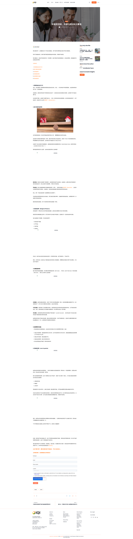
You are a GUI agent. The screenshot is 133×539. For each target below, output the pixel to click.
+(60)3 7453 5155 (35, 520)
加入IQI (94, 2)
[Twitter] (95, 517)
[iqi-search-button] (89, 2)
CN (98, 2)
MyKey (51, 522)
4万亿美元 (50, 445)
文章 (48, 2)
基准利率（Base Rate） (68, 187)
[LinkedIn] (97, 517)
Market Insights (65, 514)
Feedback (65, 521)
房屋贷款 (35, 489)
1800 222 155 (34, 523)
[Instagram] (93, 517)
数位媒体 (57, 2)
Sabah (78, 518)
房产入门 (61, 2)
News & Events (65, 513)
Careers (51, 513)
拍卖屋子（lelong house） (49, 100)
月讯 (52, 2)
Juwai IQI (61, 536)
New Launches (79, 520)
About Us (51, 512)
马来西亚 (41, 489)
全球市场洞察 (66, 2)
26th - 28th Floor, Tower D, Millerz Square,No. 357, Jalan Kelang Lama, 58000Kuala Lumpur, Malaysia (39, 527)
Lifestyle (64, 517)
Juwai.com (51, 536)
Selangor (78, 514)
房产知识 (66, 21)
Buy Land (78, 529)
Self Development (66, 515)
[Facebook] (91, 517)
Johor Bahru (79, 515)
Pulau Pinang (79, 517)
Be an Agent (92, 512)
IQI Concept (52, 520)
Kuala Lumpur (79, 513)
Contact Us (52, 515)
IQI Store (51, 521)
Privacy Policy (65, 519)
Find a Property (79, 512)
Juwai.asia (55, 536)
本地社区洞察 (72, 2)
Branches (51, 514)
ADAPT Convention (53, 523)
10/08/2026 (81, 52)
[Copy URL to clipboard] (76, 496)
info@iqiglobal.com (35, 521)
